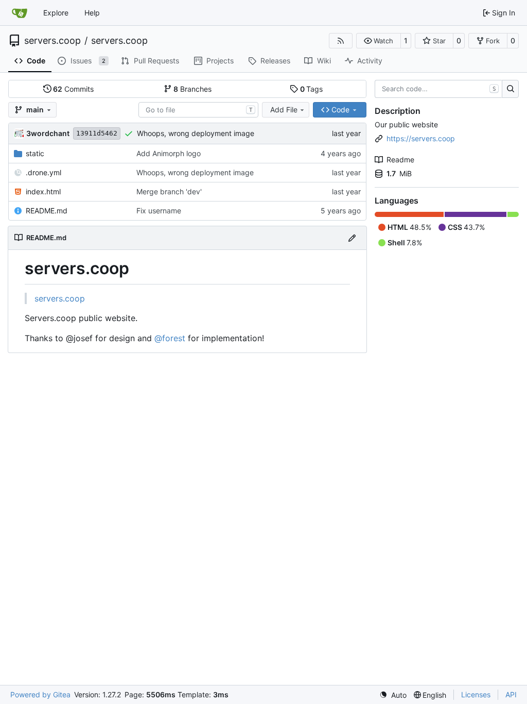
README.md (46, 210)
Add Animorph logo (168, 153)
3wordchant (47, 133)
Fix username (158, 210)
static (35, 153)
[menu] (393, 695)
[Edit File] (352, 237)
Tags (311, 89)
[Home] (19, 13)
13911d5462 (96, 133)
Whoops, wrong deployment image (195, 133)
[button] (378, 40)
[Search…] (510, 89)
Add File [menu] (283, 109)
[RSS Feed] (341, 40)
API (511, 694)
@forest (169, 338)
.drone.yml (43, 172)
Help (92, 12)
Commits (73, 89)
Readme (400, 159)
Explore (55, 12)
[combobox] (198, 110)
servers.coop (52, 41)
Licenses (475, 694)
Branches (192, 89)
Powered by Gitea (40, 694)
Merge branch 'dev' (169, 191)
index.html (43, 191)
